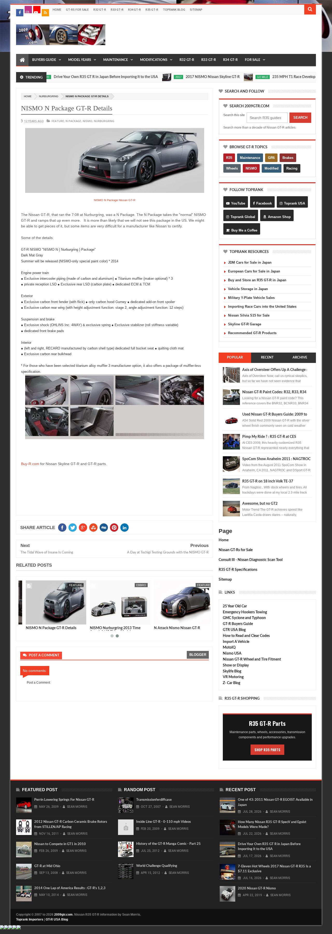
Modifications (153, 60)
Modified (272, 168)
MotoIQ (229, 647)
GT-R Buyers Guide (238, 624)
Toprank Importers (29, 919)
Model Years (79, 60)
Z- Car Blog (231, 683)
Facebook (264, 203)
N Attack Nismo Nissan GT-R (171, 628)
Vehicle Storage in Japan (248, 289)
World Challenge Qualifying (156, 866)
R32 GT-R (99, 9)
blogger (197, 655)
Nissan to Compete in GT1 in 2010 (60, 844)
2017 (161, 77)
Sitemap (196, 9)
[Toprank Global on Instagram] (28, 9)
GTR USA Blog (234, 630)
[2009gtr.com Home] (22, 60)
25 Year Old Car (235, 606)
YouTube (238, 203)
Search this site (234, 115)
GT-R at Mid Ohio (47, 866)
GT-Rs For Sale (77, 9)
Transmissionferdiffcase (154, 800)
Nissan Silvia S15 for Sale (248, 315)
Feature (58, 121)
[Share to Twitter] (31, 619)
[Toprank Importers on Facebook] (19, 12)
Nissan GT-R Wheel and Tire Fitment (252, 659)
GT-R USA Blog (57, 919)
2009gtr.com (63, 914)
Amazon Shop (279, 217)
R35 (229, 158)
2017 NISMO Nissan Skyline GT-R (195, 77)
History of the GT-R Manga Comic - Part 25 (168, 844)
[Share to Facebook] (25, 619)
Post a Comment (38, 682)
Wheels (232, 168)
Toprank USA (294, 203)
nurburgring (48, 96)
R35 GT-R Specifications (238, 570)
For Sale (252, 60)
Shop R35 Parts (267, 749)
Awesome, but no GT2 (260, 503)
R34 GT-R (134, 9)
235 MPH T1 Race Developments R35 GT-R (289, 77)
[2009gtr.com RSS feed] (45, 12)
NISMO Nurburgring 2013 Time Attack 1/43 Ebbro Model (109, 630)
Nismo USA (232, 653)
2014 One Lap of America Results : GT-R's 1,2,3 (70, 888)
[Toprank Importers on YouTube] (36, 9)
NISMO (251, 168)
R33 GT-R (117, 9)
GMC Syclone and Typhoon (244, 618)
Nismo (87, 121)
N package (73, 121)
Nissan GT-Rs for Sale (236, 550)
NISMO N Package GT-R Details (45, 628)
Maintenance (115, 60)
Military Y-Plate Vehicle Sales (251, 298)
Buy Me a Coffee (244, 230)
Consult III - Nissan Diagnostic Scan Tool (250, 560)
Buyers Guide (44, 60)
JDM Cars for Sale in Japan (250, 262)
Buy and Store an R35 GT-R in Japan (257, 280)
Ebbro (136, 585)
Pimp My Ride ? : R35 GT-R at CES (269, 437)
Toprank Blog (174, 9)
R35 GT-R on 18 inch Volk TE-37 (267, 481)
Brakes (287, 158)
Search (300, 118)
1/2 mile (245, 77)
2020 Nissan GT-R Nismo (257, 888)
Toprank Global (243, 217)
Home (57, 9)
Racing (292, 168)
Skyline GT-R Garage (244, 324)
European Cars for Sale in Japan (254, 271)
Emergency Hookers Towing (245, 612)
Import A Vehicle (236, 642)
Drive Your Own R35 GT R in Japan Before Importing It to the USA (88, 77)
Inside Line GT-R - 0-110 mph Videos (163, 822)
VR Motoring (233, 677)
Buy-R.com (30, 464)
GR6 (271, 158)
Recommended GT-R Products (252, 333)
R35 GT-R (152, 9)
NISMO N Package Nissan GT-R (114, 200)
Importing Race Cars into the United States (262, 306)
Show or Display (236, 665)
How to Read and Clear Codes (246, 636)
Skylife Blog (232, 671)
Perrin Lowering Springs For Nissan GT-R (64, 800)
